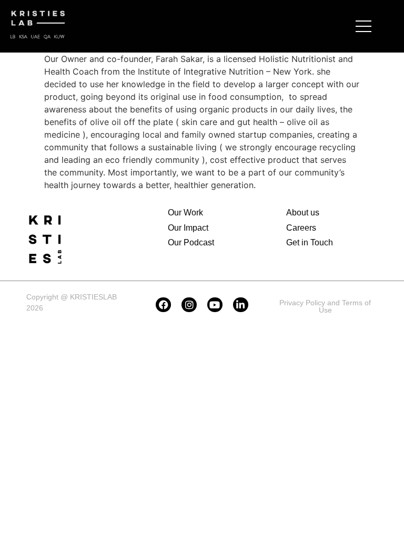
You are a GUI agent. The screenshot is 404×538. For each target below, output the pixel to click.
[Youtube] (215, 305)
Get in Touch (309, 242)
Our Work (185, 212)
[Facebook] (163, 305)
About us (302, 212)
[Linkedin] (240, 305)
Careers (301, 227)
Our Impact (188, 227)
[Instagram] (189, 305)
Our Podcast (191, 242)
